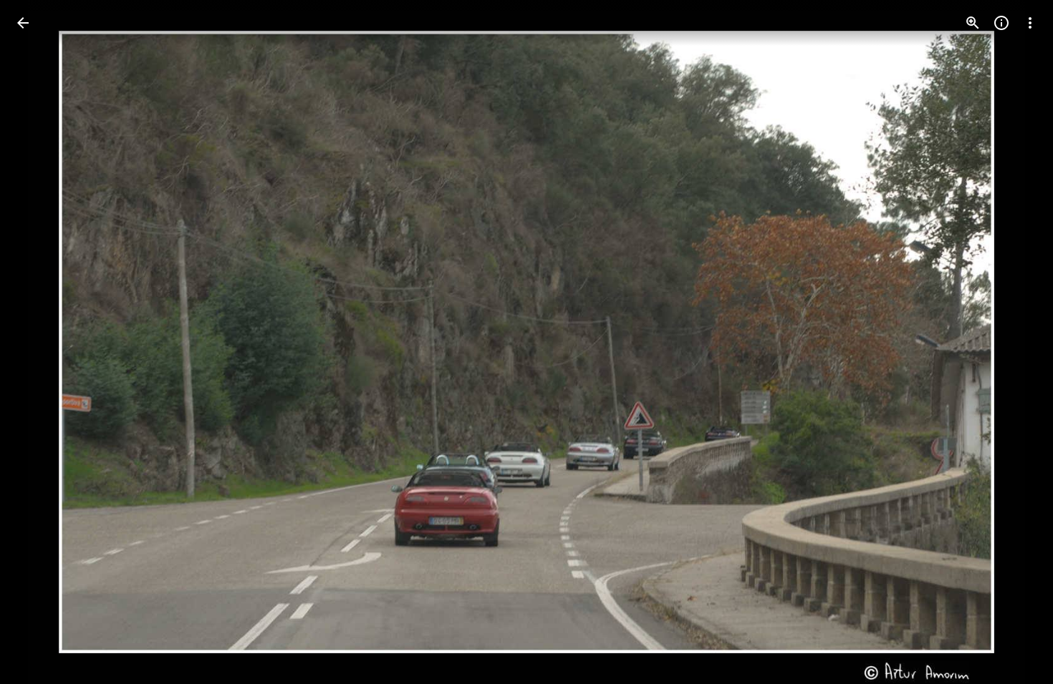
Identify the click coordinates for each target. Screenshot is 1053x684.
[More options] (1030, 23)
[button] (40, 342)
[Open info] (1001, 23)
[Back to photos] (23, 23)
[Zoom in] (972, 23)
